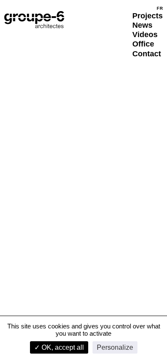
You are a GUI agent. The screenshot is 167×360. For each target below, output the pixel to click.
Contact (146, 53)
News (142, 25)
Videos (145, 34)
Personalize (115, 347)
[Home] (34, 19)
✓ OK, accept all (59, 347)
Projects (147, 16)
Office (143, 44)
